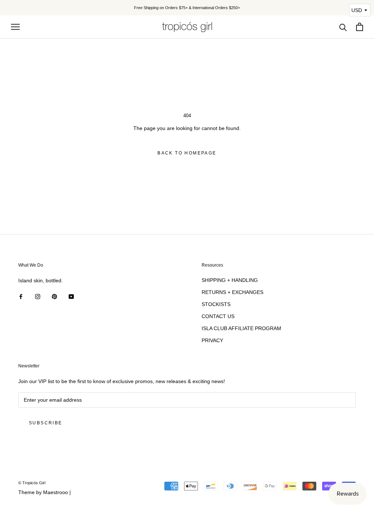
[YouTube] (71, 296)
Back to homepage (186, 153)
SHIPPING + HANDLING (230, 280)
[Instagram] (37, 296)
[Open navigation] (15, 27)
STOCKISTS (216, 304)
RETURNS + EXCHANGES (232, 292)
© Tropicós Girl (31, 483)
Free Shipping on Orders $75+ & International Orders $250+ (187, 7)
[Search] (343, 27)
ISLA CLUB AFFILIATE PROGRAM (241, 328)
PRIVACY (212, 340)
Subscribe (45, 422)
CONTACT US (218, 316)
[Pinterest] (54, 296)
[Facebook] (20, 296)
